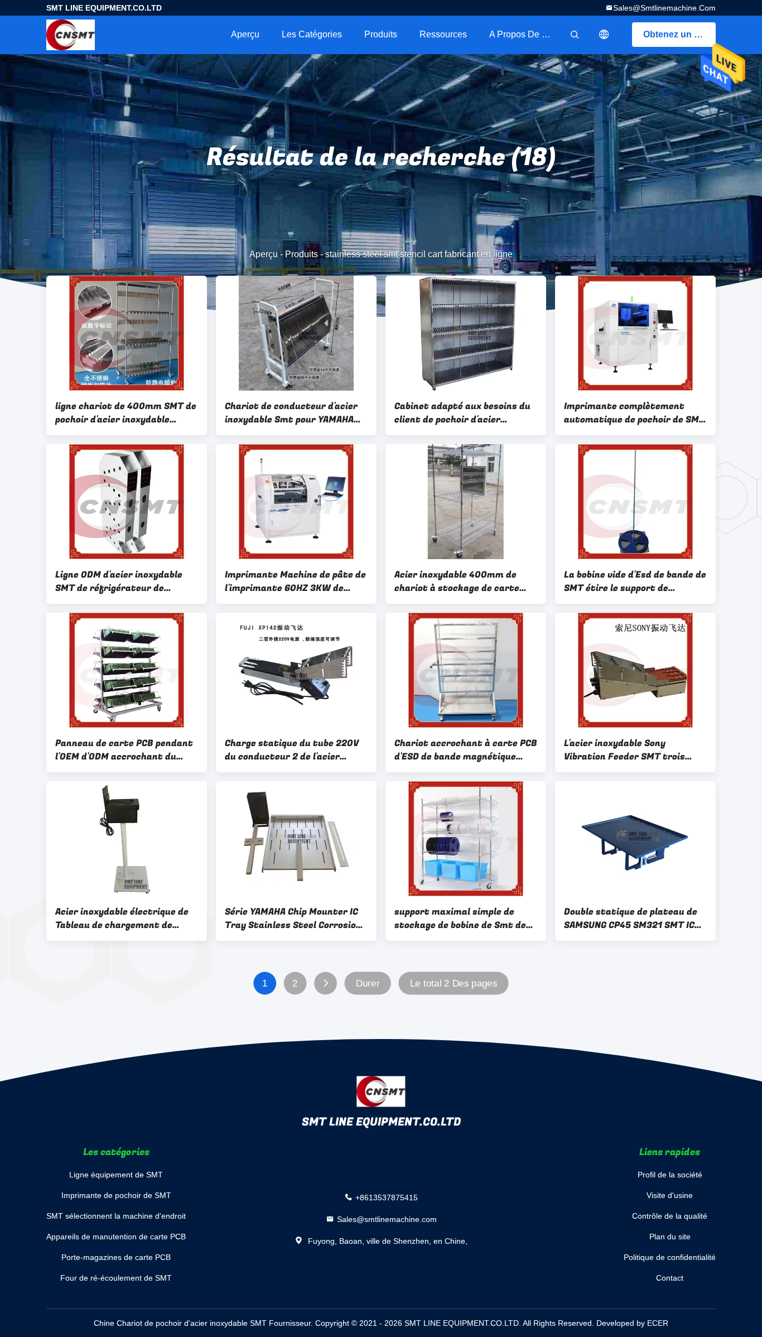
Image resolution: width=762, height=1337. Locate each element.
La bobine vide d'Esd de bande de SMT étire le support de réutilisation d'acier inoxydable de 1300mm (635, 581)
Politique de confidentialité (670, 1257)
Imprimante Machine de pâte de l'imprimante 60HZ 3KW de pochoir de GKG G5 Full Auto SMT (296, 581)
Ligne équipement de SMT (116, 1174)
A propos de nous (525, 34)
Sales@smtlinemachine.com (664, 7)
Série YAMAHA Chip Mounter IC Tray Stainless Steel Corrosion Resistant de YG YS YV (293, 918)
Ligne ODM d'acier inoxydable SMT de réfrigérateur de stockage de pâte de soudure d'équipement (119, 581)
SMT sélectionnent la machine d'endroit (116, 1215)
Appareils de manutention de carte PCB (116, 1236)
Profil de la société (670, 1174)
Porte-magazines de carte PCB (116, 1257)
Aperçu (245, 34)
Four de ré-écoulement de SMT (116, 1277)
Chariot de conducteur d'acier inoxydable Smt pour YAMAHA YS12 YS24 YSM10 (291, 413)
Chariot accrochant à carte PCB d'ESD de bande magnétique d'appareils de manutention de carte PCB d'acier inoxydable (465, 750)
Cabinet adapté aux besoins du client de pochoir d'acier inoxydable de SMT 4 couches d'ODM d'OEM (462, 413)
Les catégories (312, 34)
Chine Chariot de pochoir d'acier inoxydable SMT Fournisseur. (204, 1323)
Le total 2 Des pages (453, 983)
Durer (368, 983)
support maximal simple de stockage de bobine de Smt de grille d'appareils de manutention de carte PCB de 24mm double (460, 918)
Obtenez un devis (679, 34)
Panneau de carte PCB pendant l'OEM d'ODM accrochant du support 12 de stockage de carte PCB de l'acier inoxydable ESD (124, 750)
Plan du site (670, 1236)
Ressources (443, 34)
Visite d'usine (670, 1195)
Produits (380, 34)
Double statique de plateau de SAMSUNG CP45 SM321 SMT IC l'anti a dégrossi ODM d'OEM (630, 918)
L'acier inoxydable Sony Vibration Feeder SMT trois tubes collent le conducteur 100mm (625, 750)
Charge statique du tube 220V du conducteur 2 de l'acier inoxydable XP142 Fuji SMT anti (294, 750)
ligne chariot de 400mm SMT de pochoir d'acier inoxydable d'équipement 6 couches (125, 413)
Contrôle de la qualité (669, 1215)
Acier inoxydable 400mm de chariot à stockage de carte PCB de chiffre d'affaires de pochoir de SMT (456, 581)
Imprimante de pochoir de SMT (116, 1195)
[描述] (604, 35)
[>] (325, 983)
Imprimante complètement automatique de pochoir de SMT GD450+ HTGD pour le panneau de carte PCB (634, 413)
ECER (657, 1323)
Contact (669, 1277)
